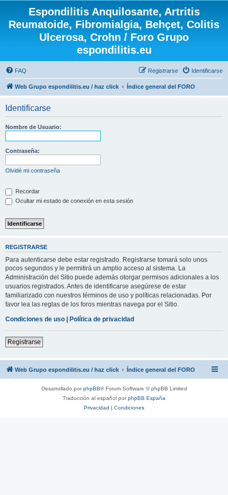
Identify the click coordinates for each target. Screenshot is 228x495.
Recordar (27, 191)
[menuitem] (16, 70)
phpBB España (146, 398)
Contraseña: (22, 151)
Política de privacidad (101, 319)
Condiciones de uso (35, 319)
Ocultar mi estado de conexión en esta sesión (73, 201)
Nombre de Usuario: (33, 127)
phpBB (91, 388)
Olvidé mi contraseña (32, 170)
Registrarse (24, 342)
